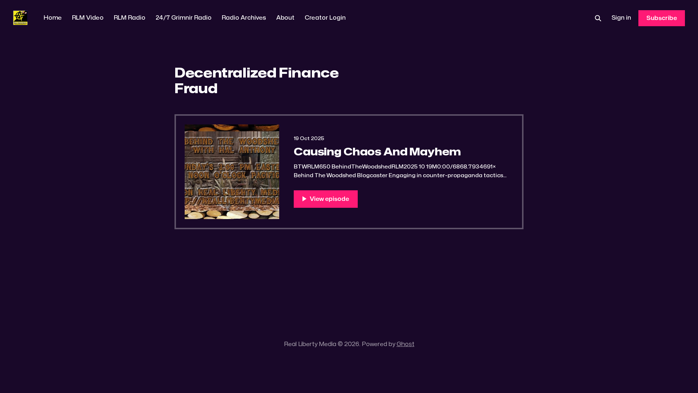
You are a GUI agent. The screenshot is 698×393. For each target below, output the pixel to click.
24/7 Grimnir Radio (184, 18)
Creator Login (325, 18)
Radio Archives (244, 18)
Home (53, 18)
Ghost (405, 344)
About (285, 18)
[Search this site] (598, 18)
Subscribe (661, 18)
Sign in (621, 18)
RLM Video (88, 18)
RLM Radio (129, 18)
